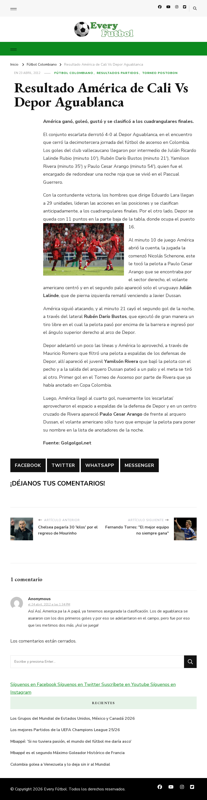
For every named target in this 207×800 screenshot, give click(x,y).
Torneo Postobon (160, 73)
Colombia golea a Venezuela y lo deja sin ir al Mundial (60, 764)
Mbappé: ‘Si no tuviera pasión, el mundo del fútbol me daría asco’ (71, 741)
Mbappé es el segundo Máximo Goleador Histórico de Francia (67, 753)
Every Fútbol (55, 789)
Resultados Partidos (118, 73)
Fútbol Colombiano (73, 73)
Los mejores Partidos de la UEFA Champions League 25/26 (65, 730)
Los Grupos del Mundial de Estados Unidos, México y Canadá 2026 (72, 718)
